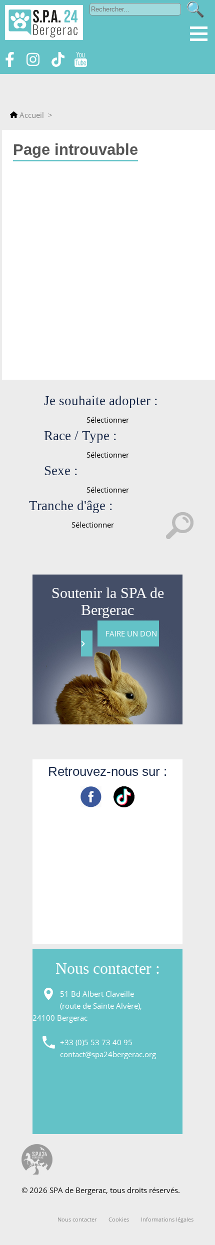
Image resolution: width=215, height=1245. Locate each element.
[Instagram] (33, 64)
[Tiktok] (58, 64)
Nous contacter (77, 1219)
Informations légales (167, 1219)
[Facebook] (9, 64)
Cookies (118, 1219)
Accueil (31, 115)
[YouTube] (80, 64)
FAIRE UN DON (132, 633)
